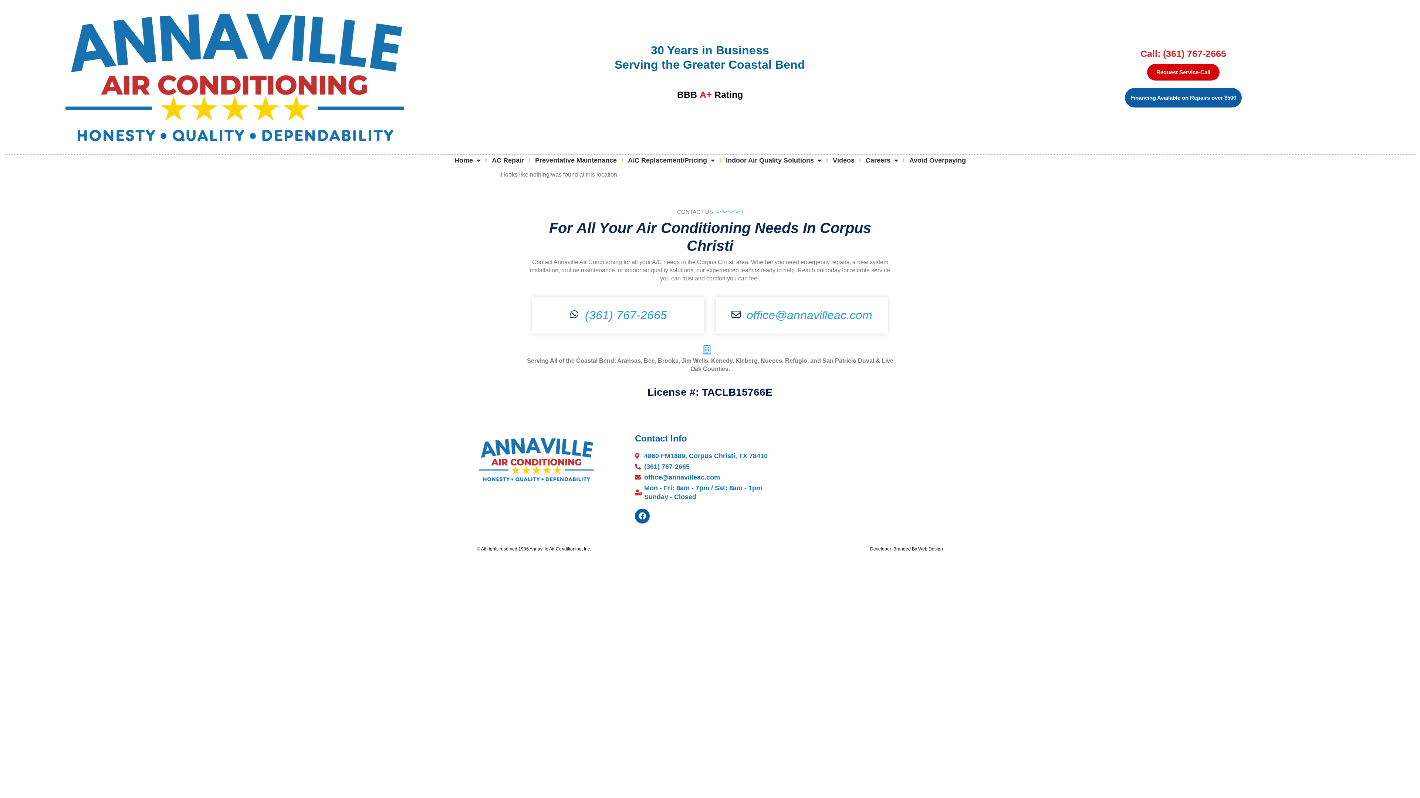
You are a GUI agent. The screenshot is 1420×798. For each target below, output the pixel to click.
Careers (878, 160)
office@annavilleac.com (809, 315)
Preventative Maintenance (576, 160)
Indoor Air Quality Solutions (770, 160)
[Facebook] (642, 516)
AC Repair (508, 160)
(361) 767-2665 (626, 315)
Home (463, 160)
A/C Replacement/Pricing (667, 160)
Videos (844, 160)
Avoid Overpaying (937, 160)
